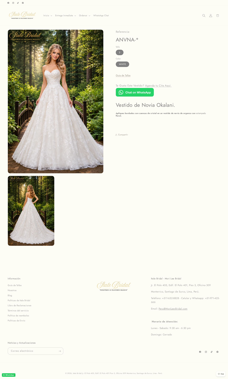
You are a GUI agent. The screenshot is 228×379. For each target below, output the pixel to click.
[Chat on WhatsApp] (135, 95)
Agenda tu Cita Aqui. (158, 86)
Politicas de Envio (16, 320)
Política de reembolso (18, 315)
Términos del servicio (18, 310)
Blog (10, 295)
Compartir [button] (123, 134)
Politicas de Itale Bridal (19, 300)
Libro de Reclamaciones (19, 305)
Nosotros (12, 290)
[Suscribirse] (59, 351)
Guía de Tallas (15, 285)
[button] (47, 15)
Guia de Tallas (123, 75)
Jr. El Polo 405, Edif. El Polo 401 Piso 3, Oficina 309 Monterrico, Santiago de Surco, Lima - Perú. (122, 373)
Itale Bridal (77, 373)
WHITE (122, 64)
